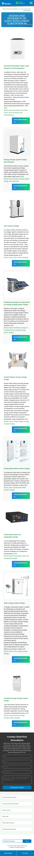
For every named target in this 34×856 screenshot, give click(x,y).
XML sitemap (17, 845)
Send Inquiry (8, 853)
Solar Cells (5, 816)
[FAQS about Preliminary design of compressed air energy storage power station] (16, 330)
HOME (3, 9)
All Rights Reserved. (20, 847)
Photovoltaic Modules (8, 822)
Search (27, 841)
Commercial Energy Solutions (10, 803)
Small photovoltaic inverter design (17, 468)
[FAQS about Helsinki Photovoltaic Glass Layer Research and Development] (16, 112)
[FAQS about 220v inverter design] (16, 257)
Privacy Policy (10, 845)
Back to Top (24, 845)
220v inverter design (11, 226)
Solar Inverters (6, 810)
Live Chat (25, 853)
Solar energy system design (14, 603)
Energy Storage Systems (9, 829)
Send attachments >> (20, 121)
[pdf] (5, 108)
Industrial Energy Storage (9, 797)
